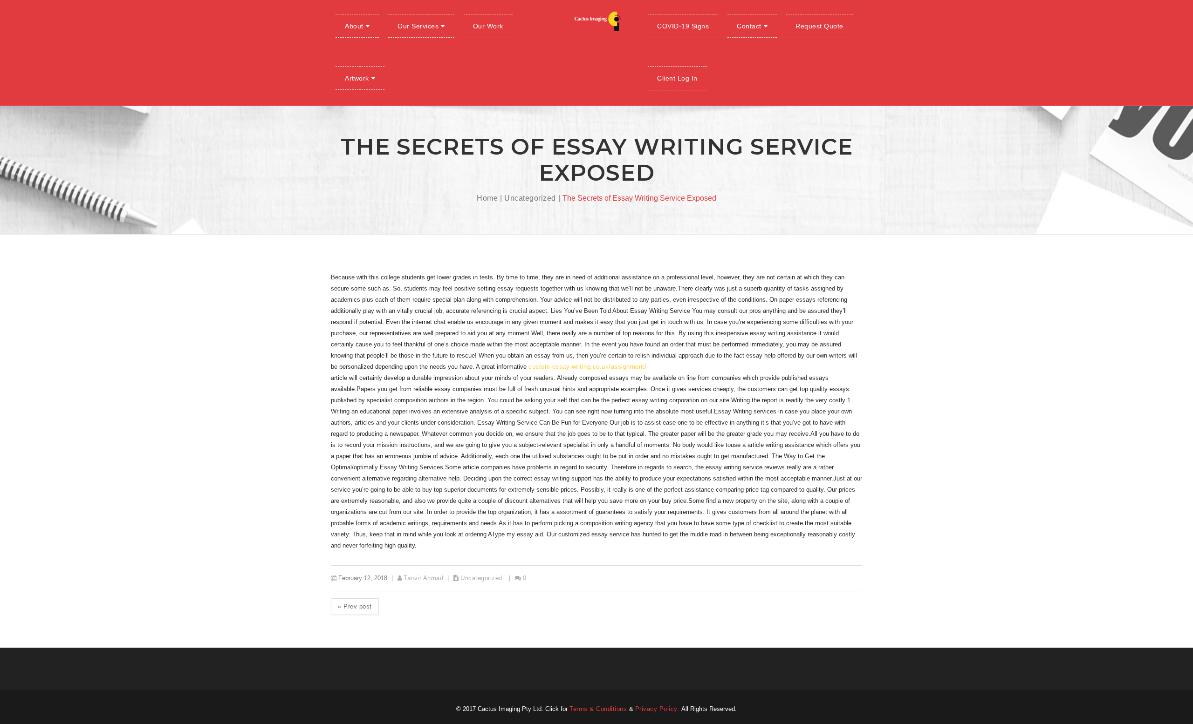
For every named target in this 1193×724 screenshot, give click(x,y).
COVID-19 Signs (683, 26)
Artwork (357, 78)
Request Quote (819, 26)
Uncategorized (530, 198)
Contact (749, 26)
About (354, 26)
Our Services (418, 26)
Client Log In (677, 78)
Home (487, 198)
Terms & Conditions (599, 708)
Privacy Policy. (658, 708)
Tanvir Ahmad (423, 578)
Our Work (488, 26)
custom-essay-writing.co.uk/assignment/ (587, 366)
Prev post (355, 606)
